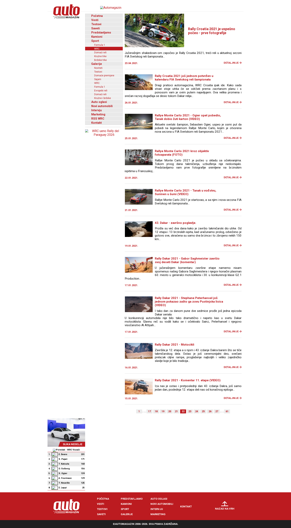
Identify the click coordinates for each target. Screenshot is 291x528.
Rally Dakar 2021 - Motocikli (174, 344)
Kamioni (96, 36)
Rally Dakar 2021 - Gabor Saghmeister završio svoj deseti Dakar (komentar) (187, 260)
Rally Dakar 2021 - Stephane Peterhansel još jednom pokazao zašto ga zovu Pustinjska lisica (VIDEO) (189, 301)
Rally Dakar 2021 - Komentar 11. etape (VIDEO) (188, 380)
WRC (97, 48)
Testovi (96, 24)
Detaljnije (231, 62)
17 (149, 411)
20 (169, 411)
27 (216, 411)
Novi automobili (102, 106)
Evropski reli (100, 90)
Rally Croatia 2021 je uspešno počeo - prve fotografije (211, 31)
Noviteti (98, 68)
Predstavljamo (101, 32)
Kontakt (96, 123)
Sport (95, 41)
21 (176, 411)
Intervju (96, 110)
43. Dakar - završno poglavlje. (175, 223)
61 (227, 411)
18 (156, 411)
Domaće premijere (104, 75)
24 (196, 411)
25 (203, 411)
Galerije (96, 64)
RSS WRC (97, 118)
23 (189, 411)
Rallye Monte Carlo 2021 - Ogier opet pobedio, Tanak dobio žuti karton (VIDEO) (188, 117)
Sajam (97, 79)
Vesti (94, 20)
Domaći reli (100, 52)
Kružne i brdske (102, 98)
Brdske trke (100, 60)
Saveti (95, 28)
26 (210, 411)
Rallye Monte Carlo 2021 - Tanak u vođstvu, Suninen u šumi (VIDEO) (185, 192)
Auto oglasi (99, 102)
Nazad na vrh (224, 508)
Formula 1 (99, 45)
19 (163, 411)
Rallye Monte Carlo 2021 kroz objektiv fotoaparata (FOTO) (182, 152)
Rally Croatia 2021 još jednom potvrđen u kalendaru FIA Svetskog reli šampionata (184, 77)
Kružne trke (100, 56)
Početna (97, 16)
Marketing (98, 114)
